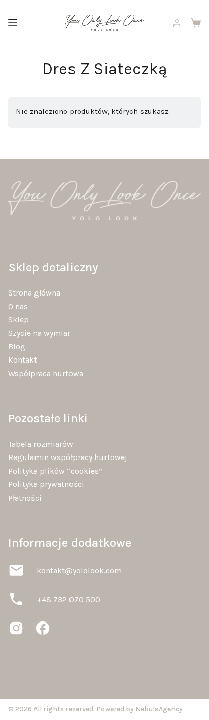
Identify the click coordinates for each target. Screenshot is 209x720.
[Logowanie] (177, 23)
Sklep (18, 319)
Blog (16, 346)
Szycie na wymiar (39, 333)
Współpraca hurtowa (45, 373)
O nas (18, 306)
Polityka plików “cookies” (55, 471)
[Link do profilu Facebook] (42, 628)
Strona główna (34, 293)
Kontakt (22, 360)
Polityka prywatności (46, 484)
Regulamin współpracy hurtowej (67, 457)
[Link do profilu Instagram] (16, 628)
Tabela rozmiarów (40, 444)
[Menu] (12, 22)
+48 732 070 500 (68, 599)
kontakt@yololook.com (79, 570)
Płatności (25, 498)
